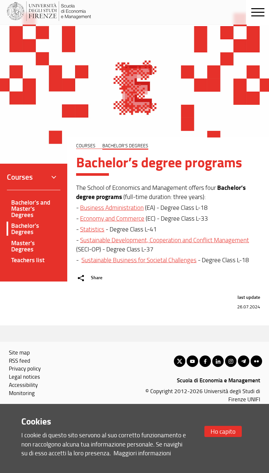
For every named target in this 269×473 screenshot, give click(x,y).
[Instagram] (231, 361)
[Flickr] (256, 361)
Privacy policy (25, 368)
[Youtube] (192, 361)
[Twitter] (179, 361)
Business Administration (112, 207)
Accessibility (23, 385)
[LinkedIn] (218, 361)
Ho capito (223, 431)
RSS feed (19, 360)
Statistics (92, 229)
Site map (19, 352)
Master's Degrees (23, 245)
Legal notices (24, 376)
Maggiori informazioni (142, 452)
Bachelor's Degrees (25, 228)
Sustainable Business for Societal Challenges (139, 260)
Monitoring (22, 393)
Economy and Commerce (112, 218)
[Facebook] (205, 361)
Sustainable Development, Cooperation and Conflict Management (164, 240)
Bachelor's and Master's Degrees (30, 208)
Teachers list (28, 259)
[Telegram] (243, 361)
